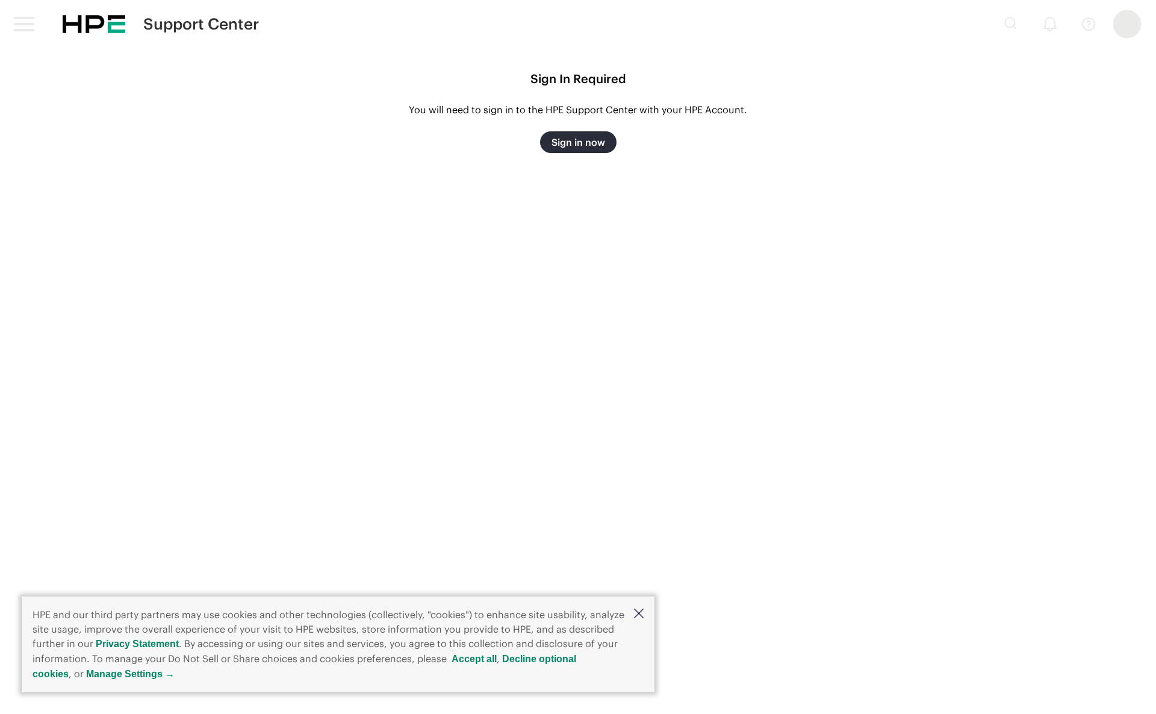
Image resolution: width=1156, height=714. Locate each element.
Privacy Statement (137, 644)
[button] (639, 614)
